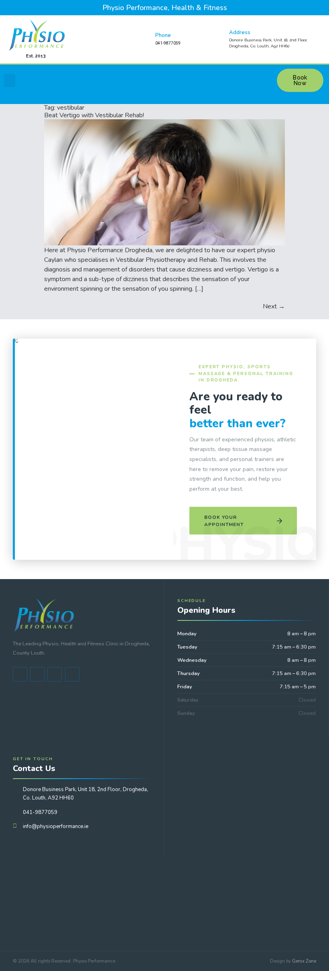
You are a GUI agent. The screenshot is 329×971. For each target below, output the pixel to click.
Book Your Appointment (224, 521)
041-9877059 (40, 812)
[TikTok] (54, 674)
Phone (163, 35)
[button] (9, 80)
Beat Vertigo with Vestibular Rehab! (94, 115)
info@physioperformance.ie (55, 826)
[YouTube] (37, 674)
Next (274, 306)
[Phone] (143, 39)
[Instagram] (72, 674)
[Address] (217, 39)
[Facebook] (20, 674)
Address (239, 32)
